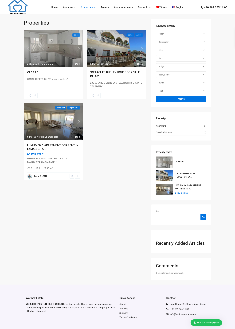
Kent (161, 58)
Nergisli (41, 137)
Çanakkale (34, 64)
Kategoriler (164, 42)
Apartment (161, 126)
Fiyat (161, 91)
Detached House (164, 132)
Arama (181, 99)
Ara (157, 211)
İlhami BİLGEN (40, 176)
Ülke (161, 50)
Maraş (95, 64)
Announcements (123, 7)
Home (54, 7)
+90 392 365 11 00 (215, 7)
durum (161, 83)
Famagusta (47, 64)
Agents (105, 7)
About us (68, 7)
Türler (161, 34)
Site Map (123, 308)
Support (123, 313)
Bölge (161, 66)
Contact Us (144, 7)
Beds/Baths (164, 75)
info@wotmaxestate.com (183, 314)
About (122, 304)
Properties (87, 7)
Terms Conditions (128, 317)
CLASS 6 (32, 72)
